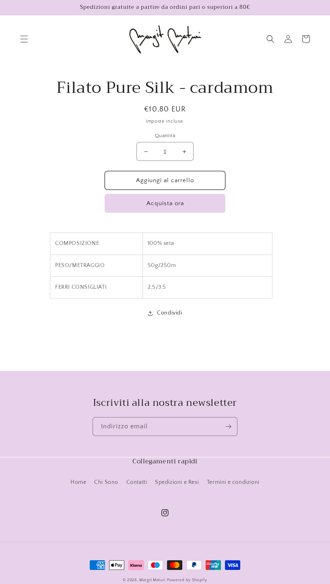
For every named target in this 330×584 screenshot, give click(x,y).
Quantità (165, 135)
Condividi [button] (169, 313)
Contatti (136, 482)
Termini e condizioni (233, 482)
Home (78, 482)
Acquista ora (165, 203)
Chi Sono (106, 482)
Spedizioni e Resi (177, 482)
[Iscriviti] (228, 426)
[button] (24, 39)
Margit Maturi (152, 580)
